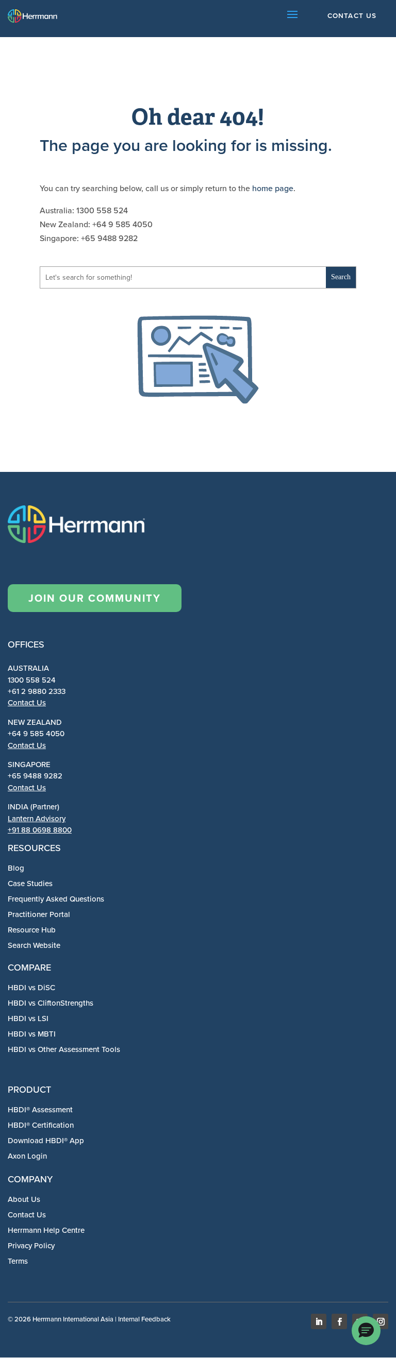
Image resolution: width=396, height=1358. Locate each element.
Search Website (34, 945)
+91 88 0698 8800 (40, 830)
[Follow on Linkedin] (318, 1321)
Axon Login (27, 1156)
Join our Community (94, 598)
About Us (24, 1199)
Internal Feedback (144, 1319)
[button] (366, 1330)
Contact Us (27, 702)
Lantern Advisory (36, 818)
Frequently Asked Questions (56, 899)
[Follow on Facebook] (339, 1321)
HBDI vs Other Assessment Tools (64, 1049)
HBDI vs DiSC (31, 987)
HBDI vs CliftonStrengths (50, 1003)
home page (272, 188)
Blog (16, 868)
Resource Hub (32, 930)
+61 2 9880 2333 (36, 691)
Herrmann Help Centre (46, 1230)
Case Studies (30, 883)
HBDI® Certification (41, 1125)
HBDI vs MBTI (32, 1034)
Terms (18, 1261)
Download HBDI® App (46, 1140)
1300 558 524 (32, 680)
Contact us (352, 15)
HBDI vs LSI (28, 1018)
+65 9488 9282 (35, 776)
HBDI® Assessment (40, 1109)
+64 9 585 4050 (36, 733)
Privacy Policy (31, 1245)
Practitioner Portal (39, 914)
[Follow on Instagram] (380, 1321)
